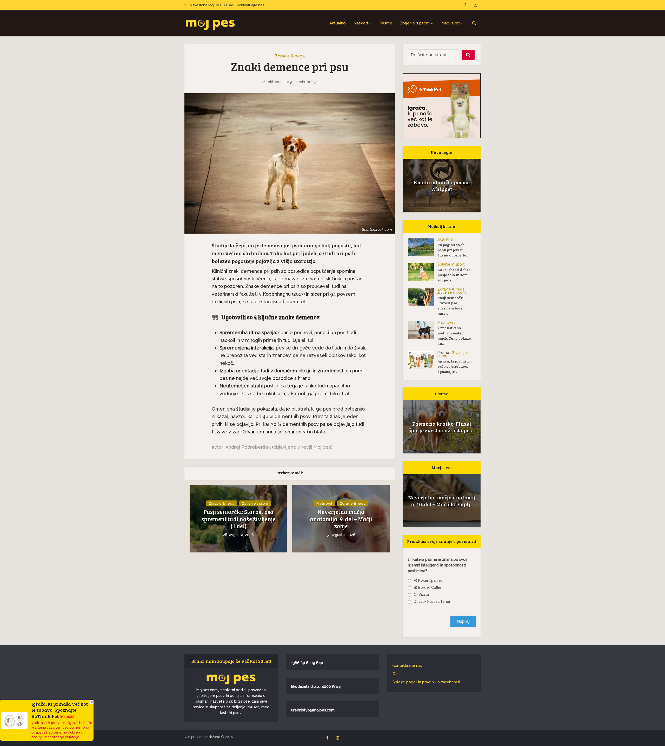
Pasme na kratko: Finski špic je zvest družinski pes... (442, 427)
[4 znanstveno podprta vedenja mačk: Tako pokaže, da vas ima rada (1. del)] (422, 330)
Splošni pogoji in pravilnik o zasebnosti (426, 682)
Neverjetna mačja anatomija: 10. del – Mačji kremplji (441, 501)
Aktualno (337, 23)
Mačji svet (450, 23)
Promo (443, 353)
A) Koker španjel (428, 580)
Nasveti (361, 23)
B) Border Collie (427, 587)
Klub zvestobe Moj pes (202, 5)
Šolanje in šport (451, 264)
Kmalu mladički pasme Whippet (442, 186)
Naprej (463, 621)
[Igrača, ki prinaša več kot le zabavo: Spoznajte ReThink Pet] (422, 360)
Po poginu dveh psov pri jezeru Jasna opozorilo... (452, 250)
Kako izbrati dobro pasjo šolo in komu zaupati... (453, 274)
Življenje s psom (415, 23)
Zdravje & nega (290, 56)
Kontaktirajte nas (250, 5)
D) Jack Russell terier (432, 601)
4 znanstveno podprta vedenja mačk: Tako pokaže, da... (454, 335)
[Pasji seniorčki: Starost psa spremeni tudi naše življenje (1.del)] (422, 297)
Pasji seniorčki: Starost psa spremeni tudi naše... (450, 305)
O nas (229, 5)
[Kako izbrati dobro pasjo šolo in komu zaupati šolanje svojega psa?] (422, 272)
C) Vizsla (421, 594)
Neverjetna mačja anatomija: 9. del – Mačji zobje (341, 519)
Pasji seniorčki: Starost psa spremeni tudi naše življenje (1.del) (238, 519)
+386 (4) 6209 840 (307, 663)
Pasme (386, 23)
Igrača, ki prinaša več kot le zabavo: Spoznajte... (453, 366)
